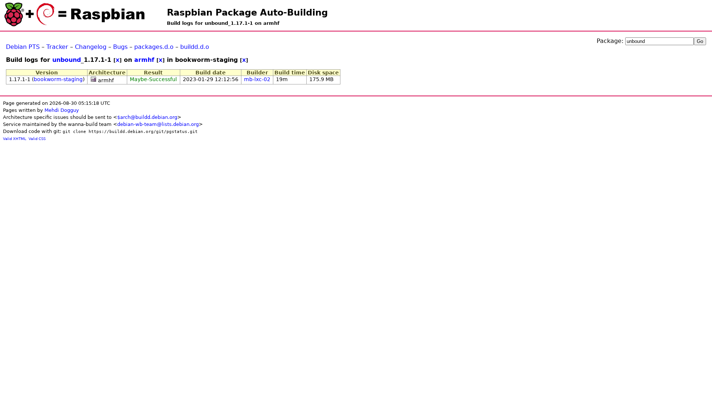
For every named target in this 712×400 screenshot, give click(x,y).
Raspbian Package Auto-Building (247, 12)
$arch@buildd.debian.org (147, 117)
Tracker (57, 46)
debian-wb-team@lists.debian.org (158, 124)
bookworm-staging (58, 79)
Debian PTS (23, 46)
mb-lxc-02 (257, 79)
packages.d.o (154, 46)
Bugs (120, 46)
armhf (144, 59)
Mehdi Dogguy (61, 110)
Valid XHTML (14, 139)
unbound (66, 59)
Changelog (90, 46)
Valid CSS (37, 139)
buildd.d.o (194, 46)
